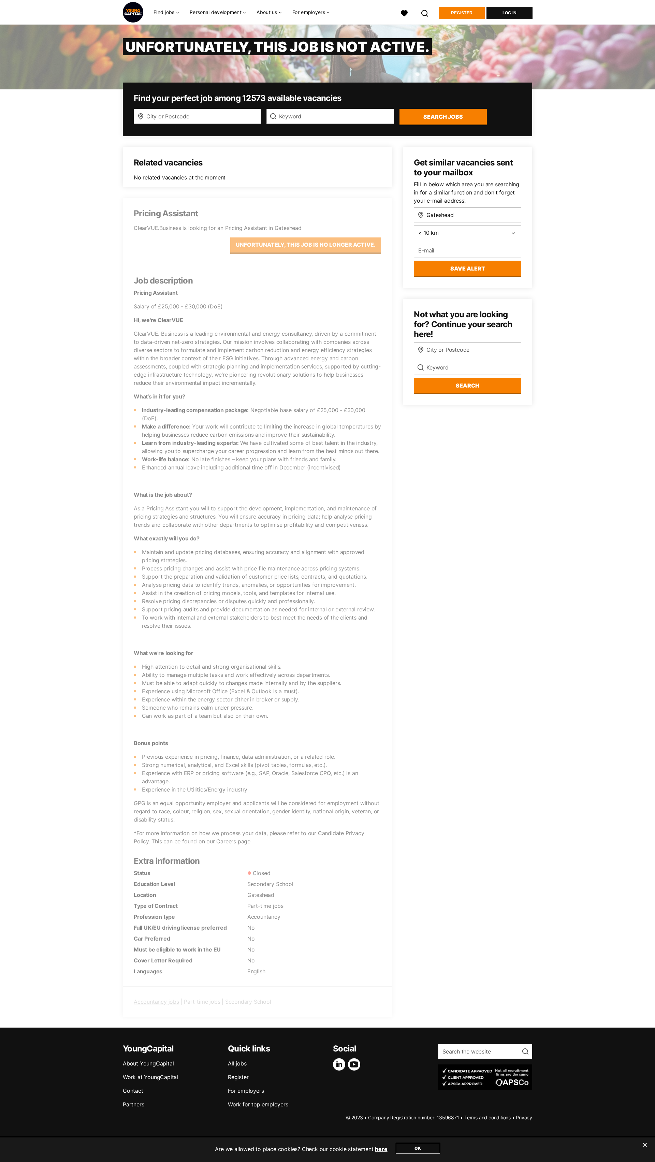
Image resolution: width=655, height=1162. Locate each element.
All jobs (237, 1063)
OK (417, 1148)
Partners (133, 1104)
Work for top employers (258, 1104)
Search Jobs (443, 116)
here (381, 1149)
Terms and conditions (487, 1117)
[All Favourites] (404, 12)
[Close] (644, 1149)
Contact (133, 1090)
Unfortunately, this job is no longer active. (306, 244)
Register (461, 13)
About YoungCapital (148, 1063)
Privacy (524, 1117)
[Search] (425, 12)
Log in (510, 13)
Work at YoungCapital (150, 1077)
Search (467, 385)
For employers (246, 1090)
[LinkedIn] (340, 1064)
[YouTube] (355, 1064)
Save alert (467, 268)
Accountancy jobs (156, 1001)
